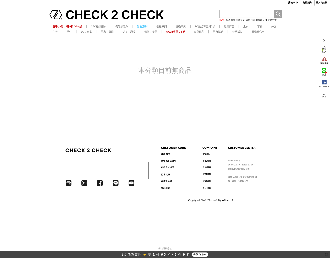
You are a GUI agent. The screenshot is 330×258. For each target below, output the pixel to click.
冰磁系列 (240, 20)
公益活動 (237, 31)
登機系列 (161, 26)
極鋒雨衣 (230, 20)
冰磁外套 (250, 20)
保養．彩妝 (129, 31)
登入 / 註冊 (321, 2)
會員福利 (199, 31)
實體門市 (272, 20)
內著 (55, 31)
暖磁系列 (181, 26)
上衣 (245, 26)
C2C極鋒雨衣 (98, 26)
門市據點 (218, 31)
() (293, 2)
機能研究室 (257, 31)
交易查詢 (307, 2)
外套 (274, 26)
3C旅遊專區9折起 (205, 26)
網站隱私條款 (165, 248)
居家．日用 (107, 31)
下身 (259, 26)
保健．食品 (150, 31)
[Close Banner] (326, 254)
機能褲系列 (261, 20)
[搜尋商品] (278, 14)
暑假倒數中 (200, 254)
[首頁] (106, 16)
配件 (69, 31)
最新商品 (229, 26)
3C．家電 (86, 31)
